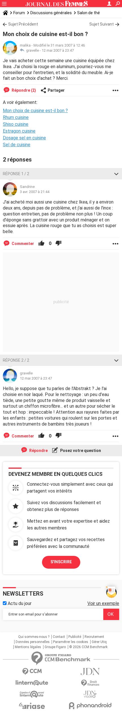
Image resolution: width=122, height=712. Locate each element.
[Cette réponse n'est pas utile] (58, 243)
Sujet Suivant (101, 24)
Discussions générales (51, 13)
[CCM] (32, 671)
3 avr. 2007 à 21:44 (34, 192)
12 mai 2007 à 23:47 (58, 50)
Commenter (22, 243)
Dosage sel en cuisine (24, 138)
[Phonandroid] (90, 705)
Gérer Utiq (99, 642)
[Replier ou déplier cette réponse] (116, 173)
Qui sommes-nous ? (33, 637)
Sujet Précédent (23, 24)
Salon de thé (88, 13)
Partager (56, 90)
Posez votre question (80, 450)
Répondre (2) (23, 90)
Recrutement (94, 637)
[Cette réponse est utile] (41, 243)
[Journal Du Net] (90, 671)
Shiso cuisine (15, 124)
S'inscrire (61, 562)
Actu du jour (19, 603)
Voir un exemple (103, 603)
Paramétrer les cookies (70, 642)
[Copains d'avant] (32, 694)
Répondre (38, 450)
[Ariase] (32, 706)
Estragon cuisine (19, 131)
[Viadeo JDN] (90, 694)
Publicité (74, 637)
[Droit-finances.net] (90, 683)
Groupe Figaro (55, 647)
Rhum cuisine (16, 117)
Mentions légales (28, 647)
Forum (19, 13)
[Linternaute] (32, 683)
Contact (59, 637)
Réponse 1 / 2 (16, 173)
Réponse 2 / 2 (16, 360)
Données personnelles (33, 642)
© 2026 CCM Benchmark (88, 647)
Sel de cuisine (16, 144)
